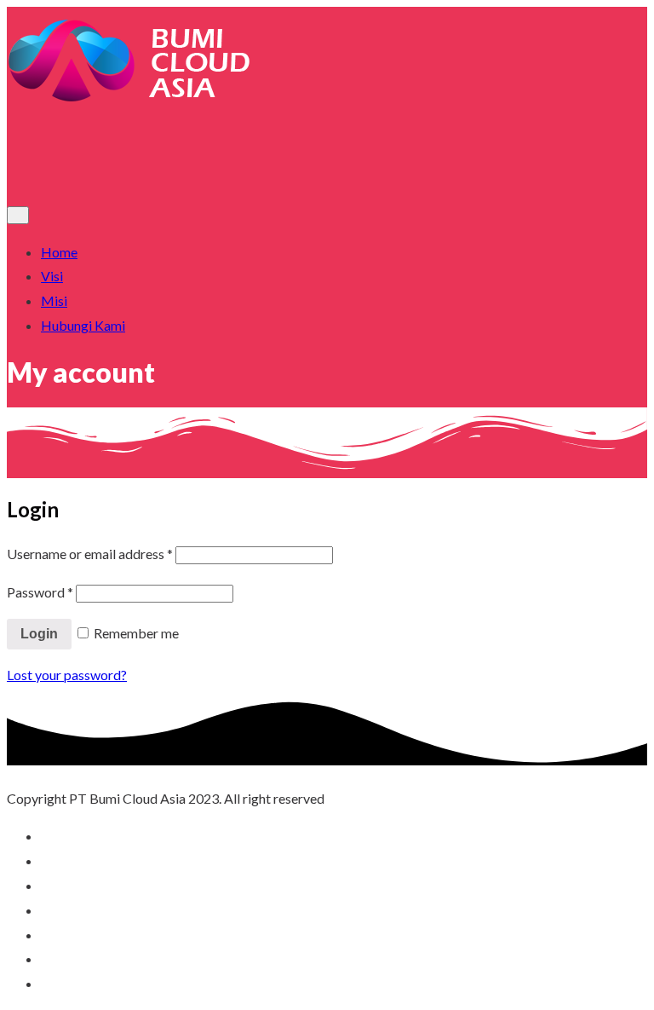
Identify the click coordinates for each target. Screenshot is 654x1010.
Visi (52, 276)
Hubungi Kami (83, 325)
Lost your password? (67, 675)
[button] (327, 163)
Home (59, 252)
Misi (54, 300)
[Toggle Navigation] (18, 215)
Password (40, 592)
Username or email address (90, 553)
